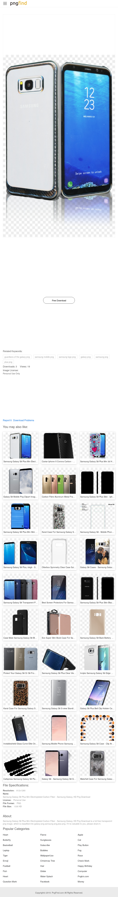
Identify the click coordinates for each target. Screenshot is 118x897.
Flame (43, 834)
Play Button (83, 845)
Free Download (59, 300)
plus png (8, 361)
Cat (79, 839)
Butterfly (7, 839)
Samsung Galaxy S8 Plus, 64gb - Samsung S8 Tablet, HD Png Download (36, 567)
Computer (82, 871)
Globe (43, 871)
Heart (5, 834)
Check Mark (83, 860)
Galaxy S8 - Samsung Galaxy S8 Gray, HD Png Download (68, 778)
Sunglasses (45, 839)
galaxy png (86, 356)
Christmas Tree (47, 860)
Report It (7, 420)
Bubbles (44, 850)
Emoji (5, 860)
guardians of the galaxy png (17, 356)
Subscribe (45, 845)
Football (6, 865)
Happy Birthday (85, 865)
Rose (80, 855)
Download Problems (23, 420)
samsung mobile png (44, 356)
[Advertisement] (59, 34)
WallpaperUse (46, 855)
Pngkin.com (83, 876)
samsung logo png (67, 356)
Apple (80, 834)
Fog (79, 850)
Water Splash (46, 876)
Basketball (8, 845)
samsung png (102, 356)
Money (81, 881)
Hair (42, 865)
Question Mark (10, 881)
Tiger (5, 855)
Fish (5, 871)
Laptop (6, 850)
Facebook (45, 881)
